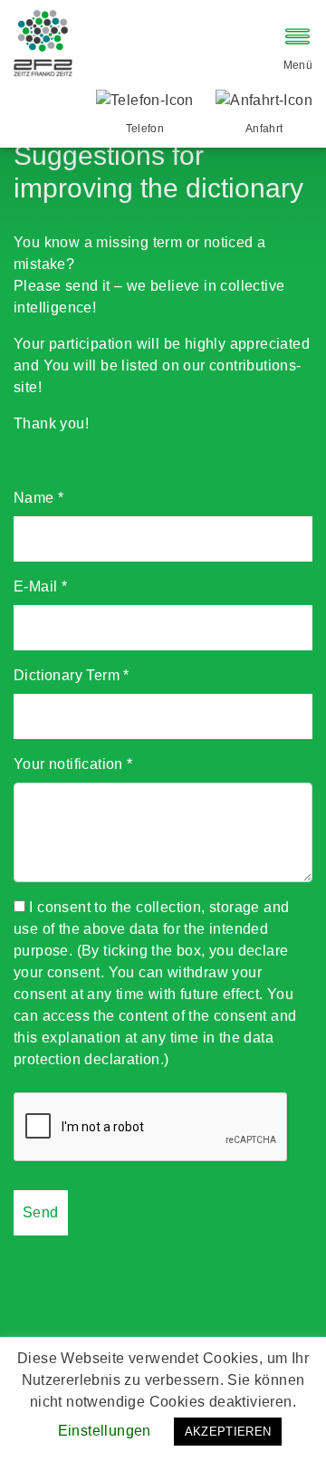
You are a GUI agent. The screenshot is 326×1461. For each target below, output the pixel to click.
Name (38, 497)
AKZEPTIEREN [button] (228, 1431)
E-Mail (40, 586)
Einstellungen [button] (104, 1430)
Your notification (73, 764)
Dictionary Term (71, 675)
